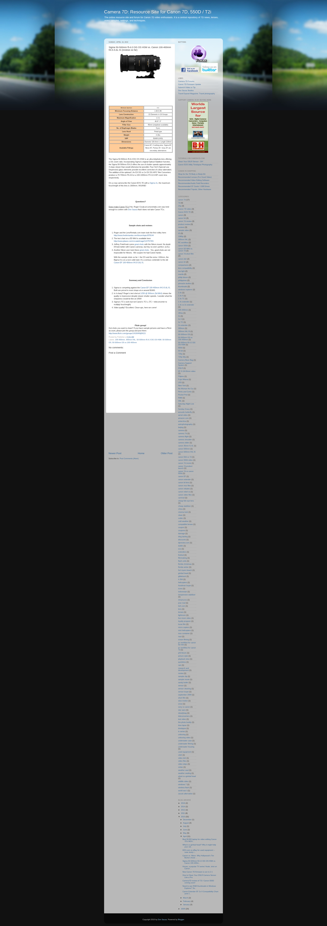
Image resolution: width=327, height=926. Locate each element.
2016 (183, 803)
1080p (180, 236)
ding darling (183, 537)
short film (182, 698)
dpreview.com (183, 543)
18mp (180, 313)
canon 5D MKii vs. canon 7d (185, 250)
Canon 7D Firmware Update (189, 84)
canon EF (182, 476)
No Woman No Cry (185, 389)
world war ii (182, 791)
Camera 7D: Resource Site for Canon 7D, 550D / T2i (157, 11)
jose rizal (181, 603)
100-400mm (120, 340)
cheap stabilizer (184, 506)
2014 (183, 807)
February (187, 901)
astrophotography (185, 424)
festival (181, 555)
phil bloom (182, 653)
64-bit (180, 351)
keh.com (181, 606)
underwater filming (185, 744)
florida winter (183, 567)
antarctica (182, 421)
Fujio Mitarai (183, 379)
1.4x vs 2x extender (186, 305)
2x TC (180, 322)
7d (179, 203)
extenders (182, 552)
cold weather (183, 521)
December (187, 820)
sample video (183, 230)
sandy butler (183, 682)
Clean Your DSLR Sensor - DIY (190, 162)
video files (182, 761)
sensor (181, 686)
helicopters (182, 582)
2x (179, 316)
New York (182, 386)
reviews (181, 227)
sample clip (182, 676)
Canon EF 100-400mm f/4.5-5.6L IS (128, 263)
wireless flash (183, 788)
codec (180, 518)
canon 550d (183, 246)
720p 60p (182, 357)
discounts (182, 540)
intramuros (182, 600)
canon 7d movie (184, 463)
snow (180, 704)
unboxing (182, 734)
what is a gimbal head (187, 776)
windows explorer (185, 290)
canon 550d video (185, 460)
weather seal (183, 770)
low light (181, 271)
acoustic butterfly (185, 412)
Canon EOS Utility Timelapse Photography (195, 165)
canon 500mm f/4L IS (186, 452)
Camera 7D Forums (186, 81)
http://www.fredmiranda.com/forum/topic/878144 (134, 235)
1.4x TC (181, 299)
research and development (183, 669)
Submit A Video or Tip (186, 87)
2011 (183, 813)
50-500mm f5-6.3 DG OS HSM (149, 340)
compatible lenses (185, 524)
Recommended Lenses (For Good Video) (195, 177)
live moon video (184, 618)
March (186, 898)
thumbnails (182, 286)
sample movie (183, 679)
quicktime (182, 662)
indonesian (182, 592)
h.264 (180, 579)
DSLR (180, 368)
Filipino (181, 376)
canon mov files (184, 486)
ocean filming (183, 640)
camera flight (183, 437)
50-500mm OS (184, 334)
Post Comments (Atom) (129, 458)
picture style (183, 656)
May (185, 833)
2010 (183, 817)
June (185, 830)
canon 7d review (184, 221)
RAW (180, 398)
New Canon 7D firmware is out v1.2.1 (198, 872)
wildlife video (183, 781)
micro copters (183, 627)
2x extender (183, 325)
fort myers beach (185, 570)
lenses (180, 612)
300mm (181, 328)
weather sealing (184, 773)
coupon (181, 527)
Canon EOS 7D (184, 212)
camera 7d (182, 433)
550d (180, 348)
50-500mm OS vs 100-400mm (124, 342)
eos (179, 549)
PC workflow (183, 243)
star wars (182, 710)
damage (181, 533)
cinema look (183, 512)
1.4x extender (183, 302)
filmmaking (182, 558)
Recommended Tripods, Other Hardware (194, 189)
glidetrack (182, 576)
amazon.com (183, 418)
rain (179, 665)
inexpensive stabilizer (186, 595)
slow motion (183, 701)
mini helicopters (184, 630)
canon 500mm (184, 449)
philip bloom (183, 277)
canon (180, 215)
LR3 (180, 382)
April (185, 836)
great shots (139, 244)
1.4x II (180, 296)
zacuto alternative (185, 794)
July (185, 826)
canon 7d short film (186, 254)
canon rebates (184, 489)
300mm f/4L (131, 340)
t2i (179, 233)
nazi (180, 636)
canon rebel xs (184, 492)
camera (181, 430)
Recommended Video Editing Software (193, 180)
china (180, 509)
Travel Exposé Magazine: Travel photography (196, 94)
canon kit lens (183, 483)
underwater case (185, 741)
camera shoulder (185, 440)
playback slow (183, 659)
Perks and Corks (185, 392)
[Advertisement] (153, 32)
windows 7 (182, 784)
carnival (181, 498)
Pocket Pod (182, 395)
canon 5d (182, 218)
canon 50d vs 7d (185, 457)
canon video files (185, 495)
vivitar (180, 767)
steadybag (182, 713)
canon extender (184, 479)
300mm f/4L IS (184, 331)
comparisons (183, 265)
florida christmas (184, 564)
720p (180, 354)
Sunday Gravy (184, 409)
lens (180, 609)
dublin (180, 546)
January (186, 905)
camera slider (183, 443)
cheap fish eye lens (186, 501)
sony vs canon (184, 707)
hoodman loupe (184, 585)
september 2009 (184, 695)
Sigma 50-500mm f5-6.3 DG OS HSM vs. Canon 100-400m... (199, 862)
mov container (184, 633)
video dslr (182, 758)
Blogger (181, 920)
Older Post (166, 453)
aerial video (183, 415)
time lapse (182, 725)
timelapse (182, 728)
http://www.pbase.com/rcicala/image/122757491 (134, 241)
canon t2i (182, 262)
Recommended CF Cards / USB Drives (194, 186)
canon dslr (182, 259)
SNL (180, 401)
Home (141, 453)
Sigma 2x (154, 183)
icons (180, 589)
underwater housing (186, 747)
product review (184, 224)
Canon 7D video (184, 209)
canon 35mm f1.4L (185, 446)
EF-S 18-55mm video (186, 371)
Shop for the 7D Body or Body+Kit (191, 174)
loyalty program (184, 621)
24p (179, 206)
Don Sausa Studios (186, 90)
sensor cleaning (184, 689)
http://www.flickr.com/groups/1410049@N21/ (127, 333)
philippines (182, 280)
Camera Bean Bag (185, 360)
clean (180, 515)
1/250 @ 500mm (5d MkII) (151, 293)
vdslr (180, 755)
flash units (182, 561)
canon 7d (182, 200)
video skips (182, 764)
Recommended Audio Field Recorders (193, 183)
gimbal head (183, 573)
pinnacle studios (184, 283)
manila (181, 274)
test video (182, 719)
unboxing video (184, 738)
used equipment (184, 752)
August (186, 823)
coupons (181, 530)
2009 (183, 909)
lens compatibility (185, 268)
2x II (180, 319)
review (180, 673)
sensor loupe (183, 692)
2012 (183, 810)
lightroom (182, 615)
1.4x (180, 293)
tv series (181, 731)
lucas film (182, 624)
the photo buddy (184, 722)
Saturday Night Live (186, 404)
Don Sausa (132, 210)
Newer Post (115, 453)
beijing (180, 427)
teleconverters (184, 716)
